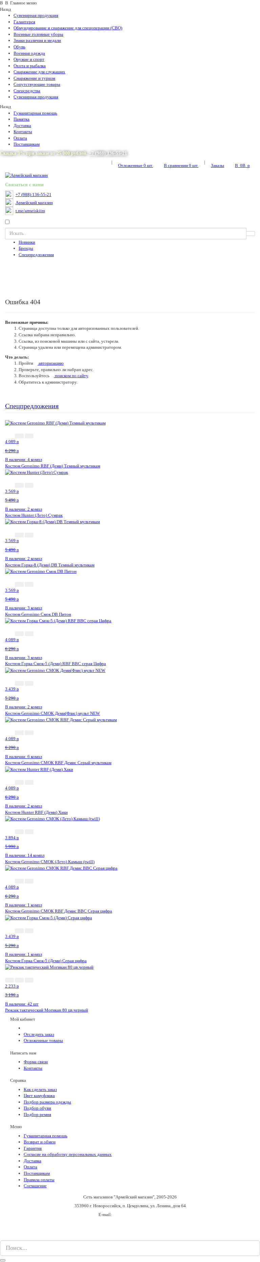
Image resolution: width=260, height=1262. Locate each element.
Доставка (22, 125)
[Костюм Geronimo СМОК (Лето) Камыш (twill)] (52, 818)
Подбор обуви (37, 1108)
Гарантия (33, 1148)
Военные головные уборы (38, 34)
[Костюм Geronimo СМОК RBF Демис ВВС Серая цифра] (61, 868)
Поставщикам (27, 144)
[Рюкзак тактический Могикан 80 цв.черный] (49, 966)
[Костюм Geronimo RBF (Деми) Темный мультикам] (55, 422)
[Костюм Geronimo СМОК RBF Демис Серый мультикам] (61, 719)
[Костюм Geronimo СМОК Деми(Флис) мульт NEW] (55, 670)
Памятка (21, 119)
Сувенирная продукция (36, 15)
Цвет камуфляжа (39, 1095)
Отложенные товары (43, 1040)
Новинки (27, 242)
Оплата (20, 138)
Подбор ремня (37, 1114)
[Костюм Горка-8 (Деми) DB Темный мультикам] (52, 521)
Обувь (19, 46)
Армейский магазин (34, 202)
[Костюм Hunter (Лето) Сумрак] (36, 472)
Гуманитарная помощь (35, 113)
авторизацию (51, 363)
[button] (19, 436)
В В (242, 165)
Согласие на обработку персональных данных (68, 1154)
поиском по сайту (71, 375)
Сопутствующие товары (37, 84)
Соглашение (35, 1185)
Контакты (23, 131)
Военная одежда (29, 53)
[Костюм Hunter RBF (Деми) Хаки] (39, 769)
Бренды (26, 248)
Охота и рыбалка (30, 65)
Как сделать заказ (40, 1089)
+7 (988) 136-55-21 (108, 153)
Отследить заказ (39, 1034)
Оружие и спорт (29, 59)
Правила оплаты (39, 1179)
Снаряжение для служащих (39, 71)
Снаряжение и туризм (34, 78)
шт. (135, 165)
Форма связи (36, 1061)
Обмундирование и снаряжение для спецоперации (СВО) (68, 27)
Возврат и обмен (40, 1141)
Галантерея (24, 21)
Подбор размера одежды (47, 1102)
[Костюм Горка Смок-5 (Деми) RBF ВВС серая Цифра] (58, 620)
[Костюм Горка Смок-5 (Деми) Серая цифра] (48, 917)
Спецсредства (27, 90)
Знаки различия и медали (37, 40)
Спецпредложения (36, 254)
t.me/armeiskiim (30, 211)
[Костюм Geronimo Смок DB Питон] (41, 571)
